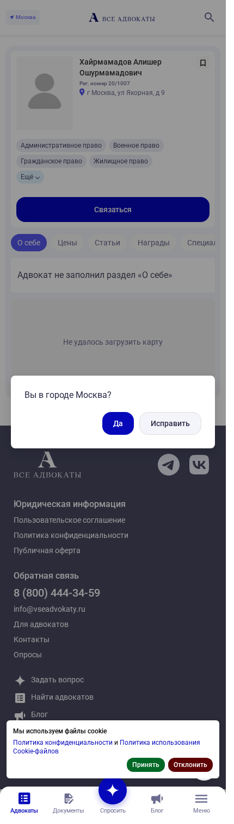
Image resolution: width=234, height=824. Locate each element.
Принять (145, 765)
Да (118, 423)
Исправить (170, 423)
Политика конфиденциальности (63, 742)
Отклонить (190, 765)
